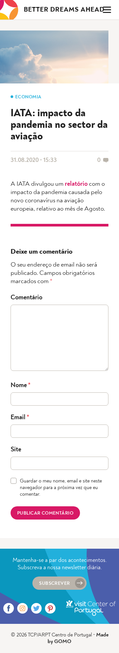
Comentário (26, 297)
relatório (76, 184)
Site (16, 449)
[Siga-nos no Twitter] (36, 608)
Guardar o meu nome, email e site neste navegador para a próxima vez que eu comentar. (61, 487)
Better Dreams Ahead (64, 10)
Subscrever (54, 583)
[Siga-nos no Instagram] (22, 608)
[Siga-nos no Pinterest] (50, 608)
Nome (20, 385)
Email (20, 417)
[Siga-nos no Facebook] (8, 608)
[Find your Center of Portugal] (91, 608)
